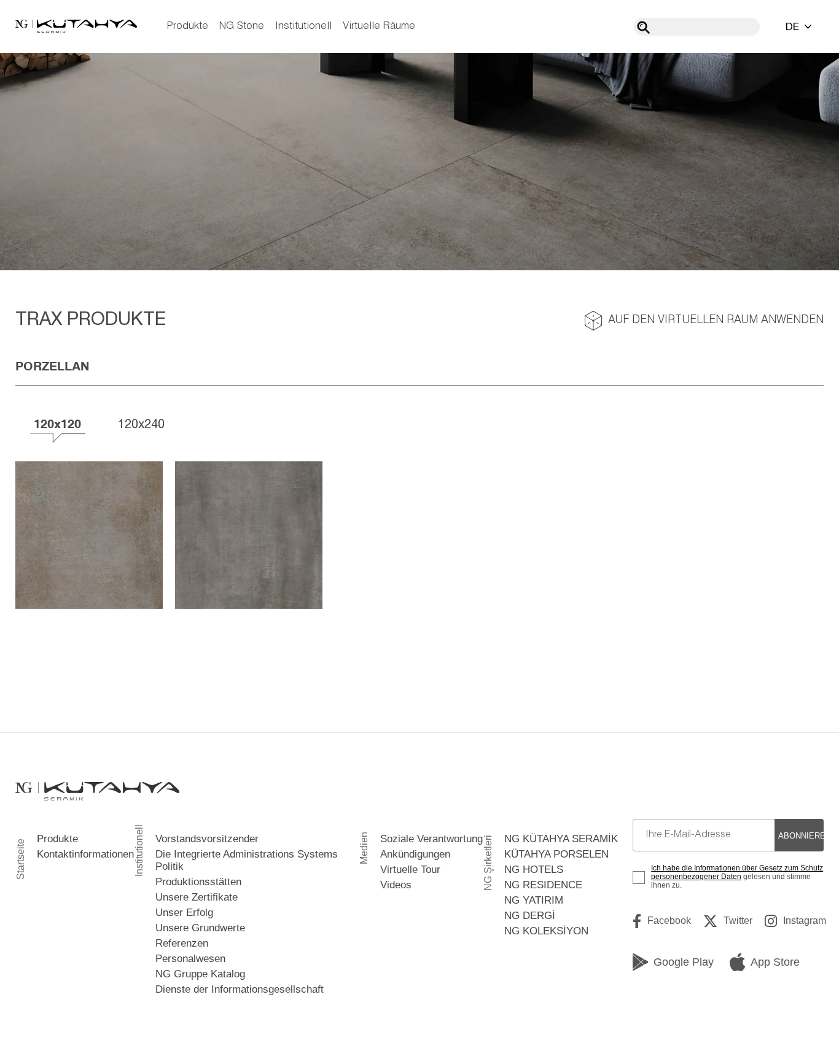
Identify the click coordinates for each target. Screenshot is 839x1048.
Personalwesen (190, 958)
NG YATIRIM (533, 900)
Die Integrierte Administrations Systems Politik (246, 860)
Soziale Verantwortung (431, 839)
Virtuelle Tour (410, 869)
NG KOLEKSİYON (546, 931)
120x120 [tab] (57, 423)
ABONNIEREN (801, 835)
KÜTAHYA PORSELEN (556, 854)
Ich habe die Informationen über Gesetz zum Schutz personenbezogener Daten (737, 872)
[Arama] (643, 27)
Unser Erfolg (184, 912)
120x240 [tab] (141, 423)
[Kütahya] (76, 26)
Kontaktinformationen (85, 854)
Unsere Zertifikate (196, 897)
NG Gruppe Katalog (200, 974)
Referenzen (181, 943)
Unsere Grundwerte (200, 928)
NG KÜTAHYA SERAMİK (561, 839)
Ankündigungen (415, 854)
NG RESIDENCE (543, 885)
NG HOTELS (533, 869)
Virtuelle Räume (379, 26)
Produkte (187, 26)
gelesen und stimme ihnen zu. (737, 877)
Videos (396, 885)
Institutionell (303, 26)
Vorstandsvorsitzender (207, 839)
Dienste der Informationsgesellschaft (239, 989)
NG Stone (241, 26)
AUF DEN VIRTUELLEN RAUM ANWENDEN (716, 320)
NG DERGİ (529, 915)
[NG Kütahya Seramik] (97, 791)
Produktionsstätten (198, 882)
